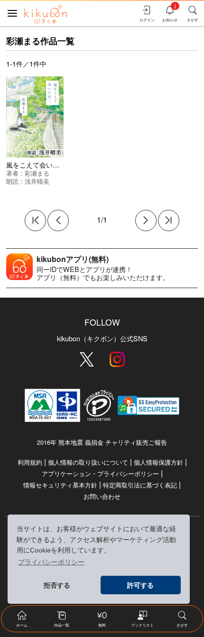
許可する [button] (140, 585)
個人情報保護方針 (158, 462)
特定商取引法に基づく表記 (140, 484)
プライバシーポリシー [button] (51, 562)
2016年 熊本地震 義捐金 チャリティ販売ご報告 (102, 442)
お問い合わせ (102, 496)
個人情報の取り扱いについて (88, 462)
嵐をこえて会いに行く (39, 164)
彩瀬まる (37, 173)
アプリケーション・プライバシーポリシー (100, 473)
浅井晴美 (37, 181)
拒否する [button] (57, 585)
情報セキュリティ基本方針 (60, 484)
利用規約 (30, 462)
